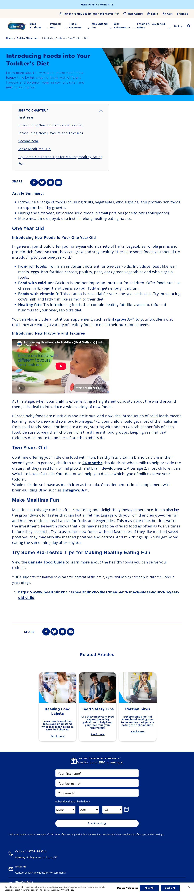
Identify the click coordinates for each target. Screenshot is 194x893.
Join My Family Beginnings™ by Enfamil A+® (91, 13)
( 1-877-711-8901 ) (35, 851)
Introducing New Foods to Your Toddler (50, 125)
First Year (26, 117)
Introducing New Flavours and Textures (50, 133)
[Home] (17, 25)
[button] (187, 25)
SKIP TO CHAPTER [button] (32, 110)
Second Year (28, 141)
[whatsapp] (50, 183)
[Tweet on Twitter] (42, 183)
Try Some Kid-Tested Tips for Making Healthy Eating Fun (60, 160)
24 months (92, 462)
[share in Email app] (58, 183)
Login (154, 13)
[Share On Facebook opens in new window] (34, 183)
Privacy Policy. (68, 889)
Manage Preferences (127, 887)
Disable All (170, 887)
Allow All (149, 887)
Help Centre (135, 13)
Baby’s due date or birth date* (72, 801)
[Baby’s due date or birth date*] (127, 809)
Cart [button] (170, 13)
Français (182, 13)
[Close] (189, 887)
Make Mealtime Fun (34, 148)
